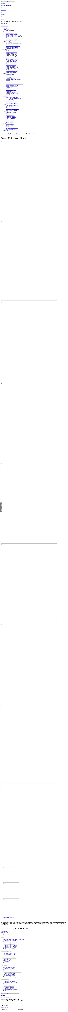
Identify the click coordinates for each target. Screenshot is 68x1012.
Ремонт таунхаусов (10, 74)
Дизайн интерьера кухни (11, 52)
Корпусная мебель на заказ (12, 118)
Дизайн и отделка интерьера (9, 969)
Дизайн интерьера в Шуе (9, 948)
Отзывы (2, 19)
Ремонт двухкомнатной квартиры (13, 77)
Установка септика (7, 934)
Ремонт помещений (10, 78)
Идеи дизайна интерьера (11, 63)
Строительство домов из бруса (13, 46)
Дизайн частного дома (11, 68)
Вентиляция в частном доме (9, 958)
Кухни (7, 113)
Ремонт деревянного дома (12, 85)
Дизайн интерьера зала (11, 65)
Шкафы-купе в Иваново (11, 100)
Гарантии (3, 14)
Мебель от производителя (12, 103)
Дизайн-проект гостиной (11, 55)
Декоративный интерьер (11, 60)
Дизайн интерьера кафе (11, 58)
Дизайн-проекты (9, 122)
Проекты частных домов (11, 33)
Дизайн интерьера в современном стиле (12, 972)
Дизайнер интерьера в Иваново (13, 69)
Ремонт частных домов (11, 90)
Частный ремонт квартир (9, 954)
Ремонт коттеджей (10, 81)
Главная (5, 28)
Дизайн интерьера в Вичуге (9, 947)
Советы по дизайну (5, 932)
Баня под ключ (9, 42)
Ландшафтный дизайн (11, 112)
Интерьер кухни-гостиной (9, 967)
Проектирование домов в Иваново (14, 36)
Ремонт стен (8, 91)
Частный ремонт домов (11, 94)
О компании (6, 29)
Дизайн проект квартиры (11, 72)
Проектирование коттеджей (12, 34)
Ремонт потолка (9, 88)
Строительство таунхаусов (12, 47)
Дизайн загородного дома (12, 62)
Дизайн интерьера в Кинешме (10, 945)
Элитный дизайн (10, 120)
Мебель (5, 96)
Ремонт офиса (9, 75)
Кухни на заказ (9, 99)
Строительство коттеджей (12, 48)
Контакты (5, 130)
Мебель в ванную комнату (12, 97)
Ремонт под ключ (10, 124)
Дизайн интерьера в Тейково (9, 940)
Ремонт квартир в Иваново (12, 93)
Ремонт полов (9, 87)
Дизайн (5, 49)
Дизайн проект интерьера (9, 968)
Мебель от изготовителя (11, 101)
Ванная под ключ (7, 959)
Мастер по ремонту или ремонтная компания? (13, 939)
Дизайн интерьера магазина (12, 67)
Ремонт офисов (6, 961)
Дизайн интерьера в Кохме (9, 944)
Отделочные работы (10, 116)
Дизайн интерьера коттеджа (12, 66)
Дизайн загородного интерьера (13, 59)
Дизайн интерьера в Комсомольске (11, 941)
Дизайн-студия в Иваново (9, 973)
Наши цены (3, 10)
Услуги (4, 123)
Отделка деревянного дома (12, 128)
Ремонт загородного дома (11, 86)
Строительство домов (11, 117)
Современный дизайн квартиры (10, 970)
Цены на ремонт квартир (11, 110)
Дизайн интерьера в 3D (11, 56)
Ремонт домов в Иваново (9, 955)
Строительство (6, 41)
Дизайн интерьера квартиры (12, 50)
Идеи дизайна (4, 965)
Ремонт (5, 73)
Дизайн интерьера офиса (11, 61)
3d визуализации (9, 115)
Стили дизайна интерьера (9, 974)
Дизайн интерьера (10, 126)
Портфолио (5, 111)
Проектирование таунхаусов (12, 37)
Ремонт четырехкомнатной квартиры (14, 84)
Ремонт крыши (9, 82)
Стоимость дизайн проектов (12, 109)
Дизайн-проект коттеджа (11, 54)
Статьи (2, 937)
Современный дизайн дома (9, 975)
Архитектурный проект (11, 40)
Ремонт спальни (9, 80)
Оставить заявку (4, 931)
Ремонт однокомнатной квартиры (13, 79)
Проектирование (7, 31)
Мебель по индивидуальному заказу (14, 98)
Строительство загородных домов (13, 43)
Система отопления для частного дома (12, 956)
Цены (4, 104)
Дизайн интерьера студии (11, 71)
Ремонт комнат (6, 962)
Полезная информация (6, 951)
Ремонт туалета (6, 960)
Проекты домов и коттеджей (12, 38)
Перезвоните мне (4, 26)
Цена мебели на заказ (11, 107)
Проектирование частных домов (13, 35)
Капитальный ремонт (11, 92)
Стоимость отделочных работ (12, 105)
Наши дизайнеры (10, 30)
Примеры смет (9, 106)
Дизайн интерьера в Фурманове (10, 942)
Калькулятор (1, 507)
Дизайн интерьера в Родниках (10, 946)
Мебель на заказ (9, 125)
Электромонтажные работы (9, 953)
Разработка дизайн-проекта (9, 976)
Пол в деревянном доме (11, 129)
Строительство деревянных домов (13, 44)
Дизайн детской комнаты (11, 53)
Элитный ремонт (10, 119)
